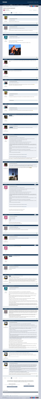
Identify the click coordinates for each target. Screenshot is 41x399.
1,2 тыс (6, 120)
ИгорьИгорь (6, 184)
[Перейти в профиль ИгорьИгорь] (4, 10)
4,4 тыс (6, 231)
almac (5, 34)
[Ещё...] (37, 14)
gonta (5, 274)
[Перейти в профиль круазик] (5, 82)
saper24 (6, 225)
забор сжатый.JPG (24, 156)
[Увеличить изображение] (32, 110)
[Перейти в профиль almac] (5, 37)
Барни (5, 134)
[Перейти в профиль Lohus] (5, 17)
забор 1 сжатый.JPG (25, 154)
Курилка (10, 10)
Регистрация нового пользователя (12, 386)
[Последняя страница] (17, 12)
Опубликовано (11, 34)
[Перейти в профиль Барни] (5, 137)
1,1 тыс (6, 65)
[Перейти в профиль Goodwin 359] (5, 62)
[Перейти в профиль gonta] (5, 277)
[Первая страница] (3, 12)
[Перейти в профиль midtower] (5, 117)
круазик (6, 79)
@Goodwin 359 (10, 115)
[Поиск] (38, 4)
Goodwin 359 (5, 59)
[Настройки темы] (38, 2)
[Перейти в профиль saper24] (5, 28)
